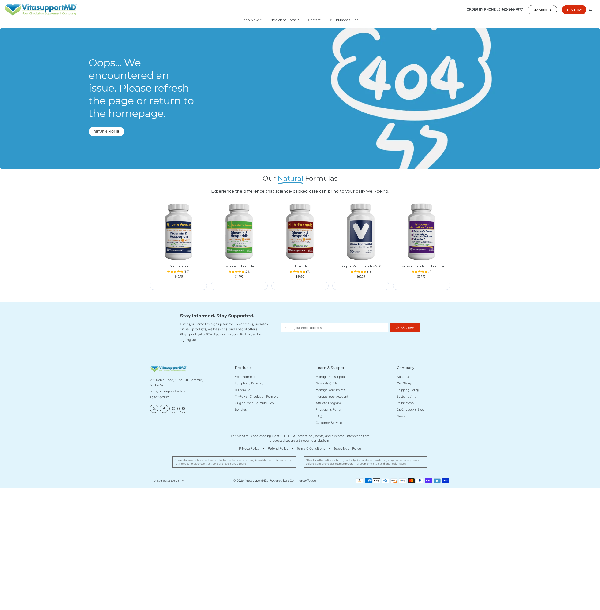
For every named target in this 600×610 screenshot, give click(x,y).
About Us (403, 377)
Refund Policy (278, 448)
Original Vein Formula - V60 (360, 266)
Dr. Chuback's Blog (410, 409)
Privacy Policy (249, 448)
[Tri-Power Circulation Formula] (421, 231)
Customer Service (329, 422)
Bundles (241, 409)
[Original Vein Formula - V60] (360, 231)
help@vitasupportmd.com (169, 391)
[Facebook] (164, 409)
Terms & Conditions (311, 448)
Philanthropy (406, 403)
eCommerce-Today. (302, 480)
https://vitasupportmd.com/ (20, 30)
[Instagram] (173, 409)
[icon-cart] (590, 9)
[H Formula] (299, 231)
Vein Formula (178, 266)
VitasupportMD (256, 480)
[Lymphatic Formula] (239, 231)
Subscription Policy (347, 448)
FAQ (319, 416)
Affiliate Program (328, 403)
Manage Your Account (332, 396)
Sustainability (406, 396)
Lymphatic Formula (239, 266)
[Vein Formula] (178, 231)
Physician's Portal (328, 409)
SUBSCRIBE (405, 328)
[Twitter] (154, 409)
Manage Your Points (330, 390)
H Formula (300, 266)
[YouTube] (183, 409)
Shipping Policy (408, 390)
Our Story (404, 383)
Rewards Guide (327, 383)
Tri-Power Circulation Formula (421, 266)
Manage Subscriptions (332, 377)
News (401, 416)
